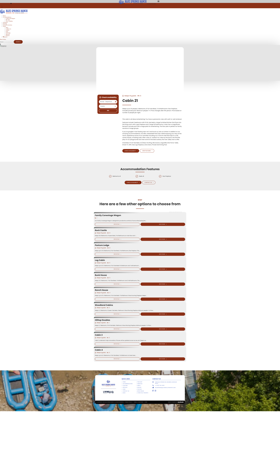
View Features (146, 151)
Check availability (130, 151)
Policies (8, 35)
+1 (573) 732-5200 (151, 4)
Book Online (3, 39)
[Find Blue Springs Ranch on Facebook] (3, 6)
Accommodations (7, 17)
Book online (162, 224)
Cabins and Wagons (10, 18)
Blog (7, 27)
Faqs (7, 31)
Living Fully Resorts (142, 393)
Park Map (8, 33)
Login (146, 402)
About (4, 26)
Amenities (5, 22)
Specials (8, 34)
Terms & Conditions (138, 402)
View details (117, 224)
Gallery (7, 30)
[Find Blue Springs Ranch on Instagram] (3, 7)
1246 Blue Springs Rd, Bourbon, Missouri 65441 (23, 3)
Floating (5, 23)
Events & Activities (7, 25)
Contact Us (8, 29)
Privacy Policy (128, 402)
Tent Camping (9, 21)
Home (4, 15)
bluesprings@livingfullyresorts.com (165, 387)
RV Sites (8, 19)
